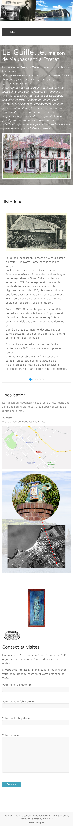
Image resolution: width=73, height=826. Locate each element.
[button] (6, 296)
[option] (36, 293)
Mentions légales (36, 822)
